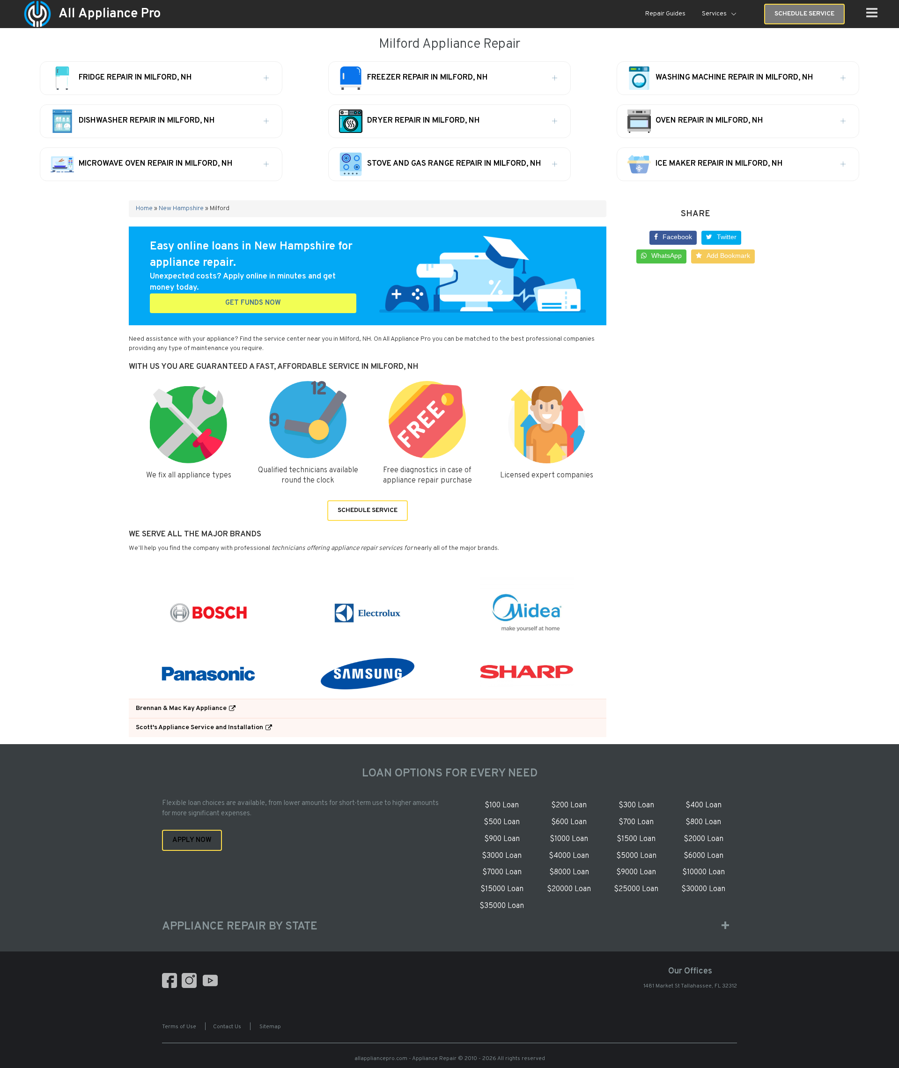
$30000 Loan (703, 889)
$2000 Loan (703, 839)
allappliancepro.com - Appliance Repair (405, 1058)
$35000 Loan (501, 906)
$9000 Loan (636, 872)
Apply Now (192, 840)
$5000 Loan (636, 856)
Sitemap (270, 1027)
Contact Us (227, 1027)
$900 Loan (502, 839)
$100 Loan (502, 805)
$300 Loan (636, 805)
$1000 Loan (569, 839)
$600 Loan (569, 822)
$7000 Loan (502, 872)
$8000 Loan (569, 872)
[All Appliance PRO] (37, 14)
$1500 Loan (636, 839)
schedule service (804, 14)
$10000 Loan (703, 872)
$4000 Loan (569, 856)
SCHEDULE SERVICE (368, 510)
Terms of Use (179, 1027)
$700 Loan (636, 822)
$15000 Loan (501, 889)
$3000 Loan (502, 856)
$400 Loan (703, 805)
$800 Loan (703, 822)
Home (144, 208)
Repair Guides (665, 14)
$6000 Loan (703, 856)
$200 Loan (569, 805)
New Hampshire (181, 208)
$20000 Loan (569, 889)
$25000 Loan (636, 889)
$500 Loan (502, 822)
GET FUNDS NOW (253, 303)
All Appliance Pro (110, 14)
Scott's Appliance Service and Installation (199, 728)
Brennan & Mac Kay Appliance (181, 708)
